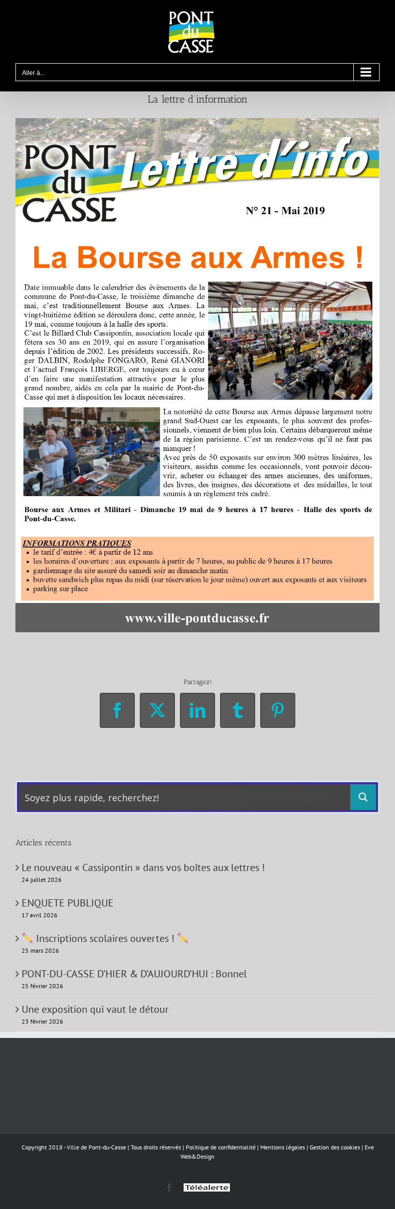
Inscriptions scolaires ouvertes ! (105, 938)
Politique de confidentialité (221, 1147)
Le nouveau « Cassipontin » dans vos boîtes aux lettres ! (143, 867)
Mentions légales (282, 1147)
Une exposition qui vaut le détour (95, 1009)
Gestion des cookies (335, 1147)
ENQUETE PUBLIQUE (68, 903)
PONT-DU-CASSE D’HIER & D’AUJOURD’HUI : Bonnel (134, 973)
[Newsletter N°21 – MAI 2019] (197, 123)
